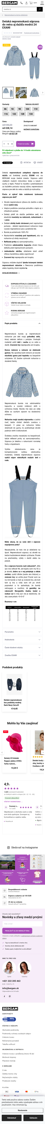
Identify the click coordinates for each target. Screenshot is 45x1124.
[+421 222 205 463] (22, 3)
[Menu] (42, 3)
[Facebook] (4, 996)
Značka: (6, 39)
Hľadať (40, 9)
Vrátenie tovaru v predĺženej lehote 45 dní (18, 1054)
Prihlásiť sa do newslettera (17, 931)
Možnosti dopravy (9, 1057)
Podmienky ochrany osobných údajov (16, 1034)
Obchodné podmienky (10, 1030)
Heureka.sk (9, 821)
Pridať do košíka (23, 144)
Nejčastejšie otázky (10, 1077)
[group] (15, 752)
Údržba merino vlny (9, 1074)
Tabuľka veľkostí (32, 104)
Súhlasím (33, 1118)
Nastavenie (22, 1110)
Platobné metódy (8, 1061)
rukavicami (27, 441)
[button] (14, 768)
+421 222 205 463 (11, 981)
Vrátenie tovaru (8, 1037)
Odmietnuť (11, 1118)
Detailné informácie (9, 273)
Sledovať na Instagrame (24, 847)
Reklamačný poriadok (10, 1041)
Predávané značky (9, 1081)
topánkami (15, 444)
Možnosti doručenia (31, 129)
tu (26, 1105)
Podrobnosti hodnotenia (31, 33)
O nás (4, 1070)
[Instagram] (10, 996)
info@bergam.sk (10, 988)
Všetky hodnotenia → (13, 802)
